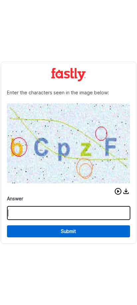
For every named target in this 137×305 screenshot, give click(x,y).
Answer (15, 198)
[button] (118, 191)
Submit (68, 231)
